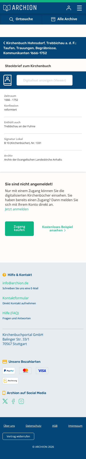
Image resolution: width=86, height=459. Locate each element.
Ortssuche (24, 19)
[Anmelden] (69, 8)
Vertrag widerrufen (18, 436)
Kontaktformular (16, 298)
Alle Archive (67, 19)
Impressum (75, 426)
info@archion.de (15, 283)
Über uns (9, 426)
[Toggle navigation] (79, 8)
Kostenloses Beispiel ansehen (57, 228)
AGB (54, 426)
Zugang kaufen (19, 228)
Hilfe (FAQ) (11, 313)
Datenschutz (33, 426)
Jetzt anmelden (17, 209)
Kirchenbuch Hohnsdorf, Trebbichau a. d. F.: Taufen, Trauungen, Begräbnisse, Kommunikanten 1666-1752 (39, 48)
